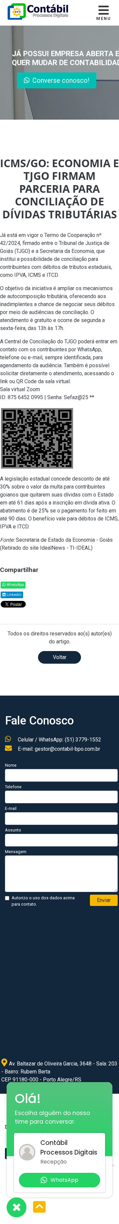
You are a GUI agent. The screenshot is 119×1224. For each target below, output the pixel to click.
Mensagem (15, 851)
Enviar (104, 900)
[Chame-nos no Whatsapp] (16, 1207)
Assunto (13, 830)
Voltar (59, 657)
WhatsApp (15, 585)
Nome (11, 765)
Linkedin (13, 595)
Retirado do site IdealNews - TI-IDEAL (46, 548)
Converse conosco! (63, 80)
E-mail (11, 808)
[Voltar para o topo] (39, 1207)
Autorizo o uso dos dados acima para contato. (43, 901)
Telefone (13, 786)
